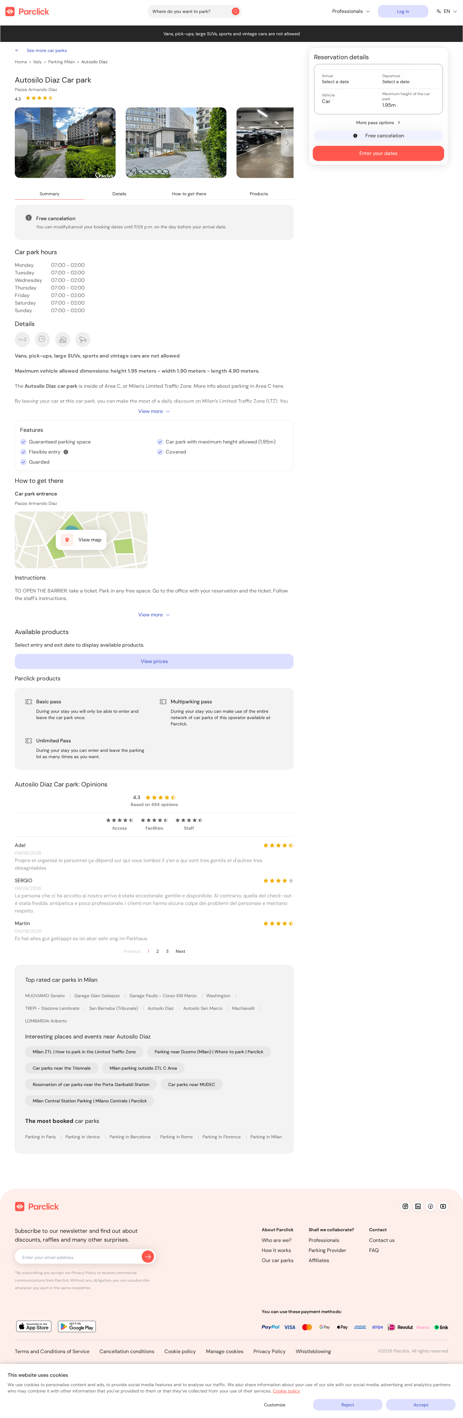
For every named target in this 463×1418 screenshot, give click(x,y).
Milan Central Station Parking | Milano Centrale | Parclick (90, 1101)
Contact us (382, 1240)
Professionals (324, 1240)
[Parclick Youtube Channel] (443, 1206)
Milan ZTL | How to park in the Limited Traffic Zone (84, 1052)
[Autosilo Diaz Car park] (65, 142)
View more (150, 411)
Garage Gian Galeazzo (97, 995)
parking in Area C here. (258, 386)
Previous (131, 951)
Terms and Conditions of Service (52, 1351)
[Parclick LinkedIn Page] (418, 1206)
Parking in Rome (177, 1137)
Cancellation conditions (127, 1351)
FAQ (374, 1250)
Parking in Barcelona (131, 1137)
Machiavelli (244, 1008)
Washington (219, 995)
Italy (37, 62)
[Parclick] (27, 11)
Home (21, 62)
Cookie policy (180, 1351)
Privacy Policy (270, 1351)
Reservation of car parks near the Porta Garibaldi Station (91, 1084)
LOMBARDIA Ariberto (46, 1021)
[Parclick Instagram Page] (405, 1206)
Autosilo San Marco (203, 1008)
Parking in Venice (83, 1137)
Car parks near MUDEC (191, 1084)
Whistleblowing (313, 1351)
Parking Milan (61, 62)
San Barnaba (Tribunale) (114, 1008)
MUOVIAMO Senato (45, 995)
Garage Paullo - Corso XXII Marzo (163, 995)
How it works (276, 1250)
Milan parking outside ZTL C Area (143, 1068)
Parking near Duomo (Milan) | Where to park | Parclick (209, 1052)
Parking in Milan (266, 1137)
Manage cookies (224, 1351)
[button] (66, 452)
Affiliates (319, 1260)
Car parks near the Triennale (62, 1068)
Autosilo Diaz (94, 62)
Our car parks (278, 1260)
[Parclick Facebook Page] (431, 1206)
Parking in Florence (222, 1137)
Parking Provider (327, 1250)
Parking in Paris (41, 1137)
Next (180, 951)
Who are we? (276, 1240)
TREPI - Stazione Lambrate (53, 1008)
